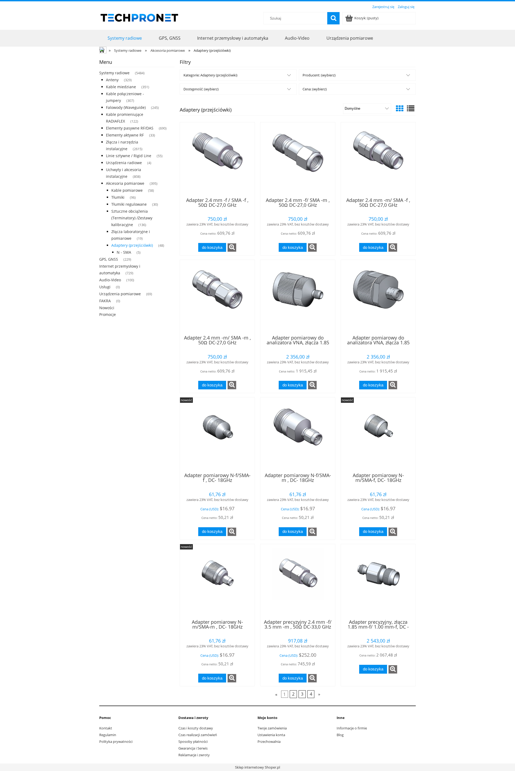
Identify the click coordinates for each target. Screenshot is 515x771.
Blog (340, 734)
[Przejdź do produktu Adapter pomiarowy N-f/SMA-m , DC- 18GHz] (298, 434)
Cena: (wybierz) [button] (315, 89)
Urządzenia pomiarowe (120, 293)
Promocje (107, 314)
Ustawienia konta (271, 734)
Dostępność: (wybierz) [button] (201, 89)
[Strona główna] (139, 17)
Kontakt (105, 728)
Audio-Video (110, 279)
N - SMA (124, 252)
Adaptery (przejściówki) (132, 245)
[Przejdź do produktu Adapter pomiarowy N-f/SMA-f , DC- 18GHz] (217, 434)
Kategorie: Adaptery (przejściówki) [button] (210, 75)
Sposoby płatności (193, 741)
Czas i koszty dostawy (195, 728)
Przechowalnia (269, 741)
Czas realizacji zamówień (197, 734)
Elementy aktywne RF (125, 135)
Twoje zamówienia (272, 728)
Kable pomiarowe (127, 190)
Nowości (106, 307)
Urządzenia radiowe (124, 162)
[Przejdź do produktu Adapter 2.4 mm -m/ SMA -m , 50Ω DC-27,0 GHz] (217, 296)
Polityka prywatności (116, 741)
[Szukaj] (333, 18)
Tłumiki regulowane (129, 204)
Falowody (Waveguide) (126, 107)
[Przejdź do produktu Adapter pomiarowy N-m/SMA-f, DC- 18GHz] (378, 434)
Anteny (112, 79)
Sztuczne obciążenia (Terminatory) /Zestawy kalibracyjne (131, 218)
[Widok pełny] (410, 108)
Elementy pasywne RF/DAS (129, 128)
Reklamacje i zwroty (194, 754)
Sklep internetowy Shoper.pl (257, 767)
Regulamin (107, 734)
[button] (231, 247)
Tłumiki (117, 197)
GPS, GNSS (108, 259)
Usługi (105, 286)
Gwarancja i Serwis (193, 748)
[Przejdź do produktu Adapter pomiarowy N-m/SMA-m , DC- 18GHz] (217, 581)
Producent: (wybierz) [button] (319, 75)
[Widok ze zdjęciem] (399, 108)
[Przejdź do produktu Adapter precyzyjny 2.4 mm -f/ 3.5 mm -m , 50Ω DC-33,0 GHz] (298, 581)
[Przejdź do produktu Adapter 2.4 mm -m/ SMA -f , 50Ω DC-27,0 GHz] (378, 159)
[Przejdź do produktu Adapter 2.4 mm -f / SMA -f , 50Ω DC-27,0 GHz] (217, 159)
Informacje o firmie (352, 728)
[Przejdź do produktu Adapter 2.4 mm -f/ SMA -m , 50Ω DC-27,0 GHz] (298, 159)
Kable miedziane (121, 86)
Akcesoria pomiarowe (125, 183)
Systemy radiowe (114, 72)
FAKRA (105, 300)
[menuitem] (124, 38)
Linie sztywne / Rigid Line (128, 155)
